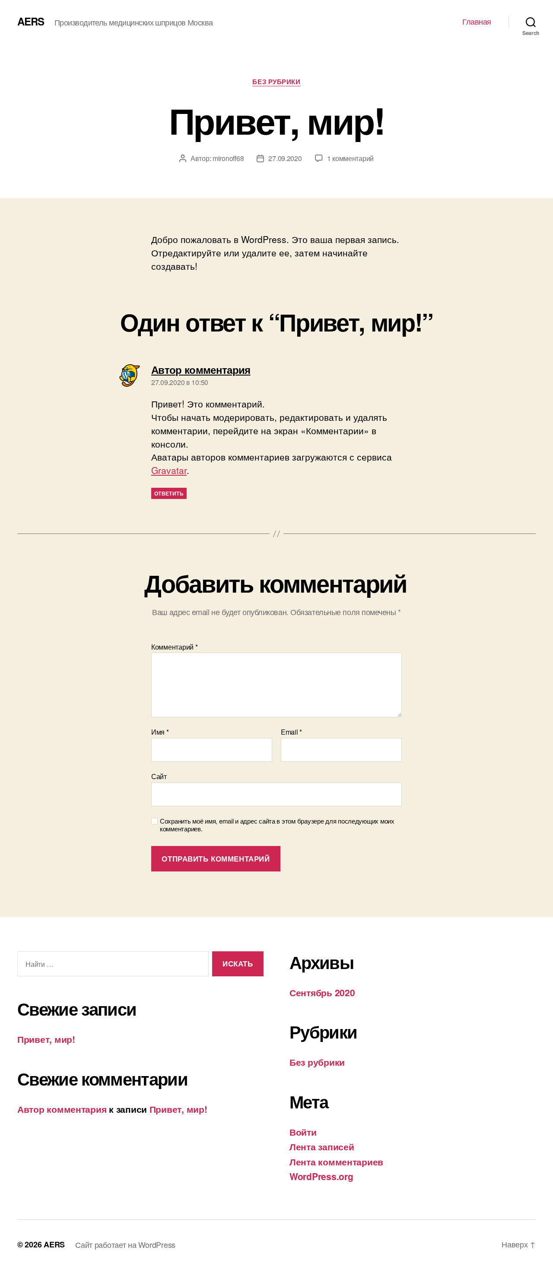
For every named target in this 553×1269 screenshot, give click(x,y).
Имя (160, 732)
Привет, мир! (46, 1038)
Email (291, 732)
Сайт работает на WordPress (125, 1244)
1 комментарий (350, 158)
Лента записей (321, 1146)
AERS (30, 21)
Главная (476, 21)
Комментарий (174, 647)
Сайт (159, 775)
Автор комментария (61, 1108)
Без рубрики (276, 82)
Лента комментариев (336, 1161)
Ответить (169, 493)
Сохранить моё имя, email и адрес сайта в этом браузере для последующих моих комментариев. (277, 825)
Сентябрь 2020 (322, 992)
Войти (303, 1131)
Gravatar (169, 470)
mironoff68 (228, 158)
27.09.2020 (285, 158)
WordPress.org (321, 1176)
